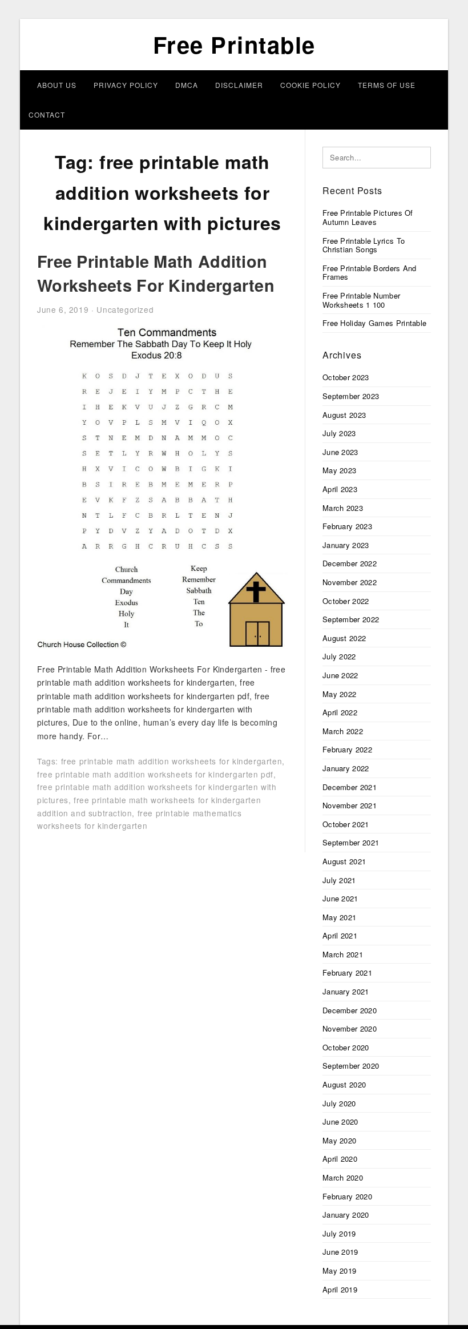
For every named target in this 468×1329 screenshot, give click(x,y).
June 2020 (340, 1121)
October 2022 (345, 600)
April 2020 (339, 1158)
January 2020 (345, 1214)
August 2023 (344, 414)
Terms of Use (386, 85)
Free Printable (234, 44)
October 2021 (345, 824)
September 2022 (350, 619)
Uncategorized (125, 309)
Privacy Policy (126, 85)
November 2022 (349, 582)
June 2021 (340, 898)
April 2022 (339, 712)
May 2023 (339, 470)
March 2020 (342, 1177)
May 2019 (339, 1270)
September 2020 (350, 1065)
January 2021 (345, 991)
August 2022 (344, 638)
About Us (56, 85)
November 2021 (349, 805)
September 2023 (350, 395)
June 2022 (340, 675)
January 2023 (345, 544)
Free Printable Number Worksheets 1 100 (361, 300)
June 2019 (340, 1251)
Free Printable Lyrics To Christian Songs (363, 245)
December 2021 (349, 787)
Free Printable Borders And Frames (369, 273)
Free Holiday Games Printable (374, 322)
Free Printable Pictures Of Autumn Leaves (367, 217)
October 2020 (345, 1047)
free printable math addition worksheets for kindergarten (172, 761)
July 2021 (339, 880)
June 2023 (340, 451)
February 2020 (347, 1196)
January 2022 (345, 768)
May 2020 (339, 1140)
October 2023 (345, 377)
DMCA (186, 85)
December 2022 (349, 563)
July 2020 (339, 1103)
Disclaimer (239, 85)
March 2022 (342, 731)
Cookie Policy (310, 85)
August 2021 (344, 861)
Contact (47, 114)
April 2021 (339, 935)
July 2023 (339, 433)
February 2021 (347, 972)
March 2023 (342, 507)
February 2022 (347, 749)
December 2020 (349, 1010)
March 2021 (342, 954)
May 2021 (339, 917)
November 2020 (349, 1028)
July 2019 (339, 1233)
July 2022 (339, 656)
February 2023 (347, 526)
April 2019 (339, 1289)
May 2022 (339, 693)
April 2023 (339, 489)
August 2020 (344, 1084)
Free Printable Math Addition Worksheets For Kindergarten (156, 273)
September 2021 (350, 842)
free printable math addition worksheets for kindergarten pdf (155, 774)
